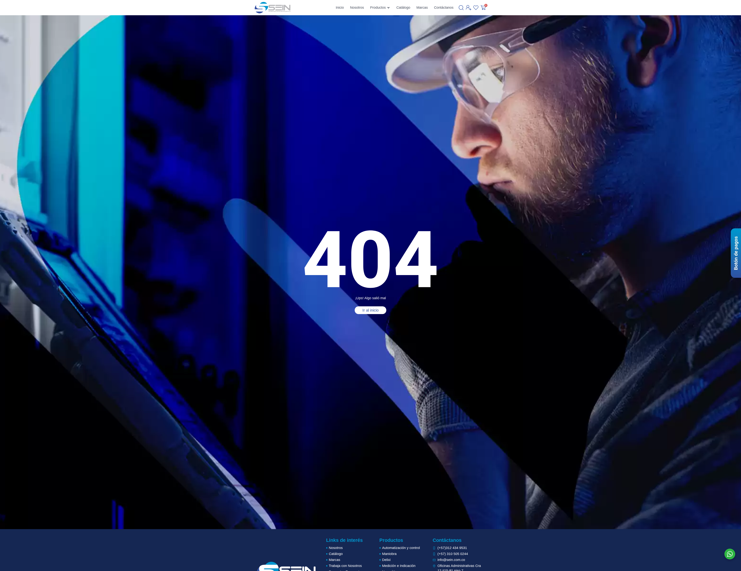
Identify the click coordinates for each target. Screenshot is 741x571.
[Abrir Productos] (388, 7)
